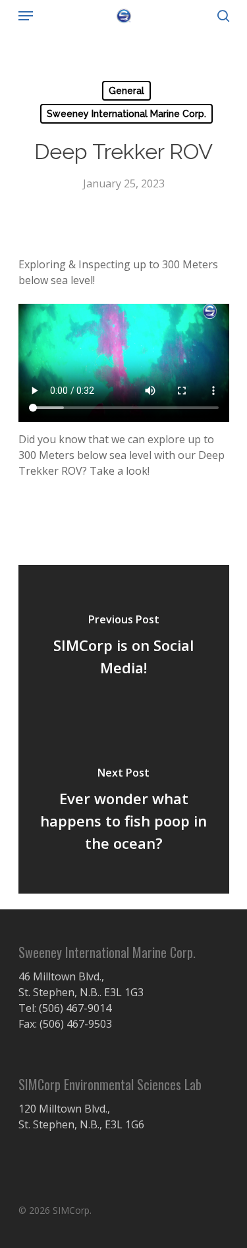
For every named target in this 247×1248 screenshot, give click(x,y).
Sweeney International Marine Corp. (126, 113)
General (126, 90)
